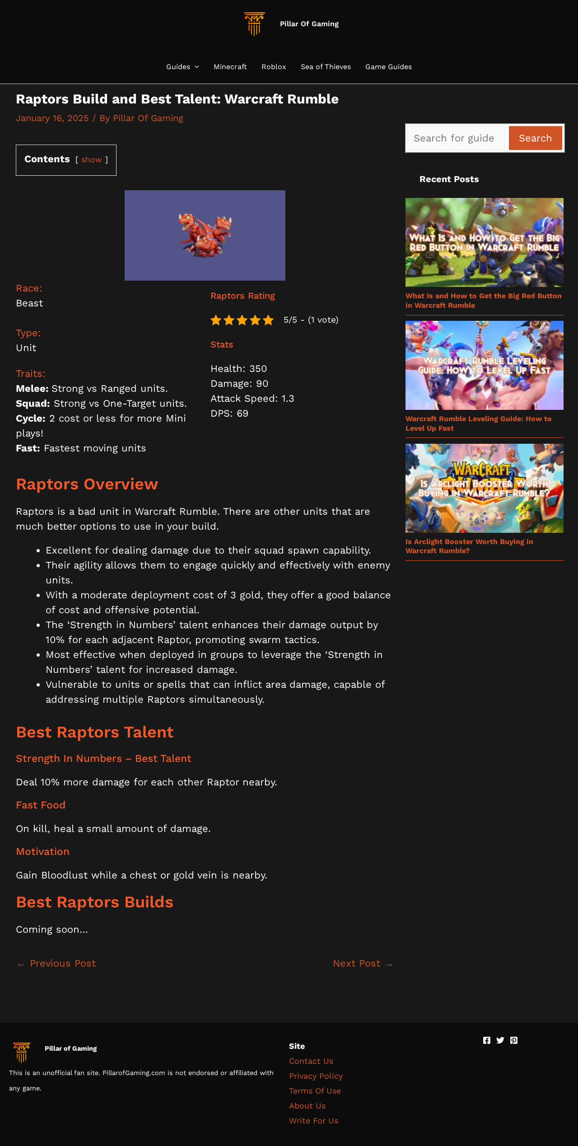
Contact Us (311, 1061)
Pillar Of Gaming (309, 23)
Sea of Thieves (326, 66)
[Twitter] (500, 1040)
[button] (194, 66)
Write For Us (313, 1120)
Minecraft (230, 66)
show (91, 159)
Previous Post (56, 963)
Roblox (273, 66)
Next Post (363, 963)
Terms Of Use (315, 1090)
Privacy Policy (316, 1075)
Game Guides (388, 66)
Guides (178, 66)
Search (535, 138)
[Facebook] (487, 1040)
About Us (307, 1105)
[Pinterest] (514, 1040)
